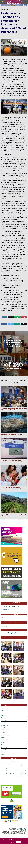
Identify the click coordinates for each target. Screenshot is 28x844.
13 (13, 770)
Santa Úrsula (3, 752)
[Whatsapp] (17, 324)
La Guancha (3, 727)
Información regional (5, 9)
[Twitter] (11, 324)
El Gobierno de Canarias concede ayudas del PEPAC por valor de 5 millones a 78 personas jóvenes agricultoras (14, 515)
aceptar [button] (18, 842)
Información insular (4, 722)
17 (2, 773)
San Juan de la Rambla (5, 749)
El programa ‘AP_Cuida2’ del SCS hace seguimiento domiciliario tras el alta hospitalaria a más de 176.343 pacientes (12, 461)
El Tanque (2, 715)
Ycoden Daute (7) (11, 836)
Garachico (2, 717)
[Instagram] (16, 633)
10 (2, 770)
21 (17, 773)
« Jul (2, 782)
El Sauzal (2, 713)
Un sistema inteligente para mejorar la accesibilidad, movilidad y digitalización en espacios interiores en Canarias (13, 435)
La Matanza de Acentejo (5, 730)
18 (6, 773)
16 (25, 770)
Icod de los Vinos (4, 720)
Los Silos (2, 740)
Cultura (2, 710)
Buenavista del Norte (4, 708)
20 (13, 773)
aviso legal (23, 842)
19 (10, 773)
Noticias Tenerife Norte (8, 608)
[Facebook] (4, 324)
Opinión (2, 744)
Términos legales (6, 609)
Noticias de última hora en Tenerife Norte (11, 606)
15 (21, 770)
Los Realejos (3, 737)
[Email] (24, 324)
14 (17, 770)
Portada (3, 836)
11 (6, 770)
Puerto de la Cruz (4, 747)
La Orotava (3, 732)
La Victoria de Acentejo (5, 735)
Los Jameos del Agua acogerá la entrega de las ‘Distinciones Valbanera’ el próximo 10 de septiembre (14, 409)
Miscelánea (3, 742)
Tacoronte (2, 754)
